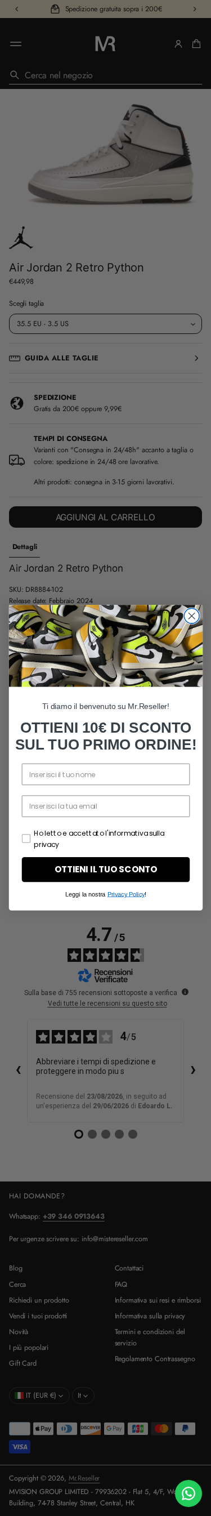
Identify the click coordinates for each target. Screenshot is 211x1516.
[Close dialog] (191, 616)
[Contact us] (188, 1493)
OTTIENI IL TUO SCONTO (105, 870)
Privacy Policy (126, 894)
